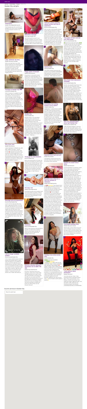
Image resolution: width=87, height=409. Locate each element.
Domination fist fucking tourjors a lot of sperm (51, 104)
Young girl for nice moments (33, 157)
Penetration (8, 23)
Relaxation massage (30, 34)
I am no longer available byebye (12, 254)
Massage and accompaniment (14, 200)
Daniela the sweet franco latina (71, 163)
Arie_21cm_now (9, 144)
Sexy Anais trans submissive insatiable (72, 80)
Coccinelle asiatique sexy (71, 224)
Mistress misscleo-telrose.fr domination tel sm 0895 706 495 (33, 266)
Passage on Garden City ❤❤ (13, 89)
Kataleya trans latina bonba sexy (52, 255)
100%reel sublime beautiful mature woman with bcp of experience (52, 24)
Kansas (17, 4)
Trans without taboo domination (70, 271)
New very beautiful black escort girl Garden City (71, 122)
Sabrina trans (48, 67)
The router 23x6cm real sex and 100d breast (72, 38)
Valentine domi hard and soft (52, 155)
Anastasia (27, 225)
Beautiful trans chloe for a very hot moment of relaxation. (52, 180)
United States (12, 4)
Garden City (28, 114)
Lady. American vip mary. (12, 59)
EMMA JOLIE (7, 1)
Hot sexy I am (29, 188)
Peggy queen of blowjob (32, 71)
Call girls (6, 4)
